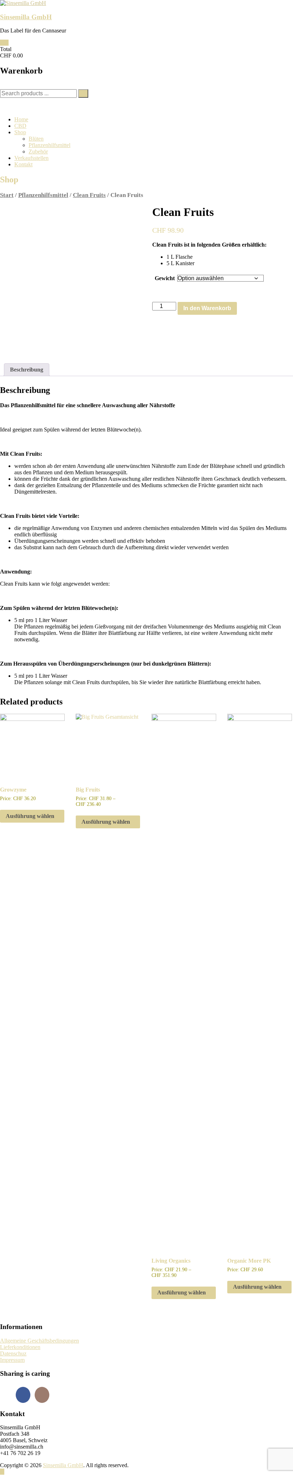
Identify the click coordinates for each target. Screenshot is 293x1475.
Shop (20, 132)
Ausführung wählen (30, 816)
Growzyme (13, 790)
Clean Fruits (89, 195)
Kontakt (23, 164)
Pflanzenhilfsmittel (49, 145)
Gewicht (165, 278)
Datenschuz (13, 1353)
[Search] (83, 93)
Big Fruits (88, 790)
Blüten (36, 139)
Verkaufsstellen (31, 158)
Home (21, 119)
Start (7, 195)
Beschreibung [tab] (26, 370)
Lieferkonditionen (20, 1347)
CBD (20, 126)
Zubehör (38, 151)
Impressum (12, 1360)
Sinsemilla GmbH (26, 17)
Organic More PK (249, 1261)
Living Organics (171, 1261)
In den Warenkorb (207, 308)
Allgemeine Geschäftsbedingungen (39, 1341)
